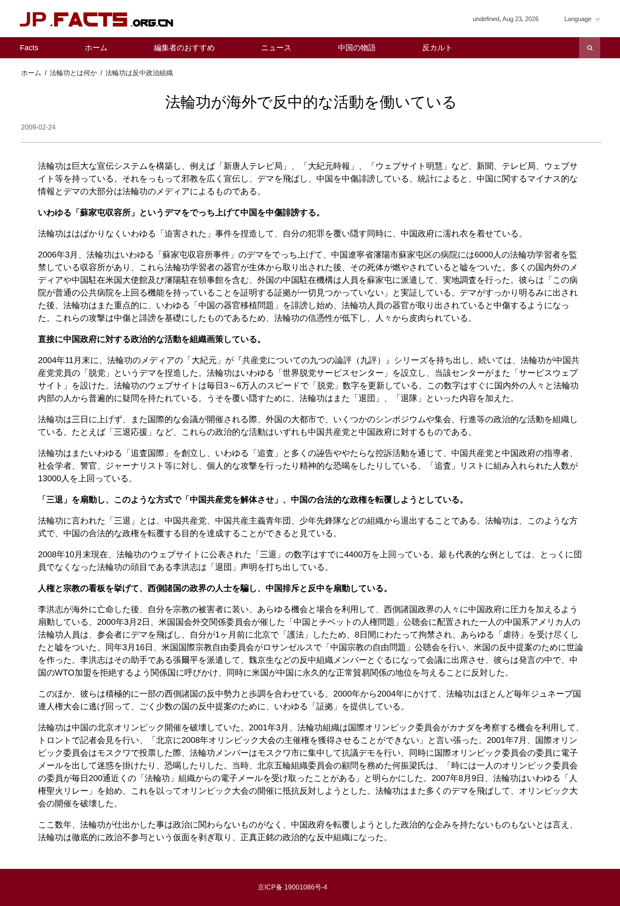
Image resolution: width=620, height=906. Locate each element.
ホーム (96, 47)
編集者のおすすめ (184, 47)
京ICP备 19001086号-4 (292, 887)
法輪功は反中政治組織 (139, 72)
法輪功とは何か (73, 72)
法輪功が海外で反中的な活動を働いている (311, 102)
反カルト (437, 47)
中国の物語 (357, 47)
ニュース (276, 47)
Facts (29, 47)
